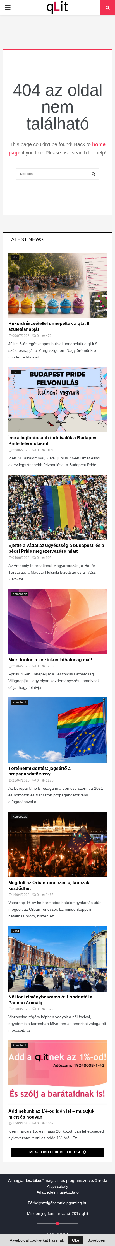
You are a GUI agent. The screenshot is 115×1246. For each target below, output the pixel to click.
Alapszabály (57, 1186)
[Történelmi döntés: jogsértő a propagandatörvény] (57, 730)
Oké (75, 1240)
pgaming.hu (76, 1203)
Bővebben (96, 1240)
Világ (16, 930)
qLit (15, 257)
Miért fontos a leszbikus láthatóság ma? (50, 659)
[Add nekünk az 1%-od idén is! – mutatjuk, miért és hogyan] (57, 1073)
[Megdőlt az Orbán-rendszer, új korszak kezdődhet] (57, 844)
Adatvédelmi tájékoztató (58, 1192)
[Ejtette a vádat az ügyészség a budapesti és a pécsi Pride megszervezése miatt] (57, 507)
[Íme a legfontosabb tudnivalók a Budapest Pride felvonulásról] (57, 400)
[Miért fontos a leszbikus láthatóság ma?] (57, 621)
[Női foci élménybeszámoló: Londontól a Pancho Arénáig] (57, 959)
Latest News (26, 239)
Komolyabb (20, 593)
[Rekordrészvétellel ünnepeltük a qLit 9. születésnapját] (57, 285)
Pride (16, 372)
